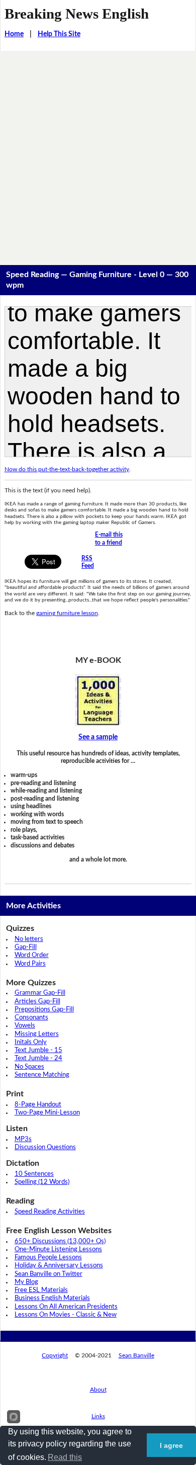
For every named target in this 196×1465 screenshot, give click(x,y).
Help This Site (59, 34)
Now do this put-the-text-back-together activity (67, 469)
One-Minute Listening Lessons (58, 1249)
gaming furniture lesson (67, 613)
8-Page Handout (38, 1104)
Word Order (32, 955)
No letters (29, 939)
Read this (65, 1457)
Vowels (25, 1025)
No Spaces (29, 1067)
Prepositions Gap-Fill (44, 1009)
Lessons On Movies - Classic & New (66, 1315)
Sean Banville (136, 1355)
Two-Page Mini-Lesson (47, 1112)
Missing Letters (37, 1034)
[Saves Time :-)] (98, 700)
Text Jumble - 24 (38, 1058)
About (98, 1390)
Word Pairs (30, 964)
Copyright (55, 1355)
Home (14, 34)
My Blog (26, 1282)
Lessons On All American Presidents (66, 1307)
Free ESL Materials (41, 1290)
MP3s (23, 1139)
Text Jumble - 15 (38, 1050)
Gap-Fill (26, 947)
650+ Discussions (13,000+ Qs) (60, 1241)
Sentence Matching (42, 1075)
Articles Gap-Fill (37, 1001)
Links (98, 1416)
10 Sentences (34, 1174)
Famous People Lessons (48, 1257)
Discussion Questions (45, 1147)
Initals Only (31, 1042)
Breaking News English (77, 14)
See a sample (98, 737)
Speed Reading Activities (50, 1212)
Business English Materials (52, 1298)
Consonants (31, 1017)
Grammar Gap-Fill (40, 993)
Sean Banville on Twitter (48, 1274)
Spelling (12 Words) (42, 1182)
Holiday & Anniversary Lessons (59, 1265)
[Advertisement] (98, 154)
